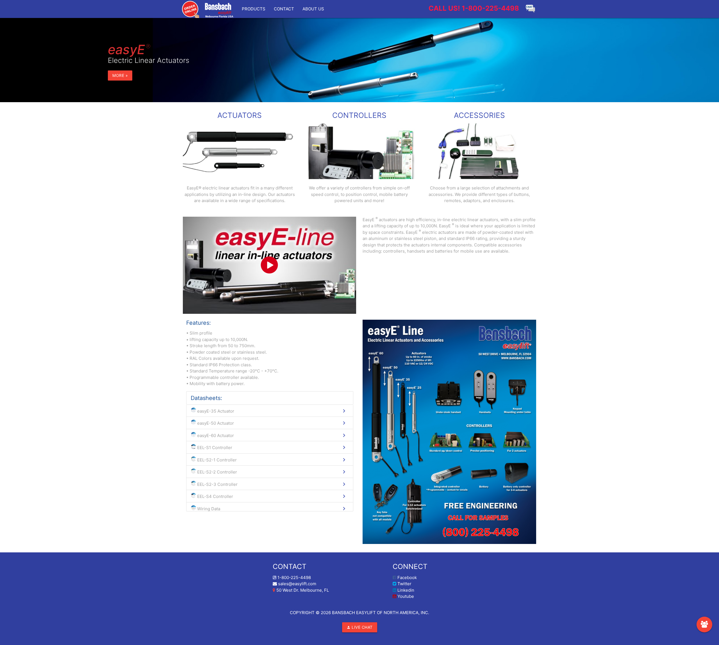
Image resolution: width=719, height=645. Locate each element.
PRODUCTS (253, 9)
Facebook (406, 577)
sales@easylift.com (296, 583)
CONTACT (284, 9)
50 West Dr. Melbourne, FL (302, 590)
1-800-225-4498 (474, 8)
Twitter (403, 583)
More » (120, 75)
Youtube (405, 596)
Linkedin (405, 590)
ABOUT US (313, 9)
